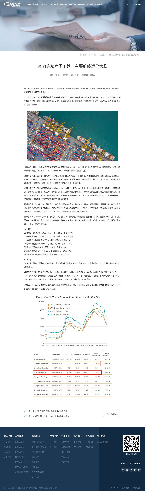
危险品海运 (19, 442)
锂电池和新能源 (38, 442)
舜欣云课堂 (65, 447)
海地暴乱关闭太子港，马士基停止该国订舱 (50, 411)
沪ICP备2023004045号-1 (50, 488)
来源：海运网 (55, 75)
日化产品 (35, 477)
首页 (29, 4)
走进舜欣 (36, 4)
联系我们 (81, 4)
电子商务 (99, 4)
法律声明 (114, 488)
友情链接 (125, 488)
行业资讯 (102, 55)
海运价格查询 (102, 442)
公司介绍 (7, 442)
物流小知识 (65, 452)
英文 (139, 4)
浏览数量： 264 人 (88, 75)
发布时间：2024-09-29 (71, 75)
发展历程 (7, 447)
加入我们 (90, 4)
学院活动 (65, 457)
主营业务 (45, 4)
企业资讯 (53, 447)
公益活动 (7, 452)
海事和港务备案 (21, 472)
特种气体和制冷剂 (39, 472)
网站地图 (136, 488)
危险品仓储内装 (21, 467)
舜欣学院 (72, 4)
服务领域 (54, 4)
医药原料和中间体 (39, 447)
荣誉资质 (7, 457)
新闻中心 (63, 4)
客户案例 (65, 462)
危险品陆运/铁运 (21, 462)
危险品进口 (19, 452)
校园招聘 (89, 447)
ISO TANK (19, 457)
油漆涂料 (35, 457)
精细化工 (35, 467)
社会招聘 (89, 442)
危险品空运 (19, 447)
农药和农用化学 (38, 452)
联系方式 (77, 442)
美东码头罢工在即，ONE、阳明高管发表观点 (51, 416)
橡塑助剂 (35, 462)
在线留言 (77, 447)
